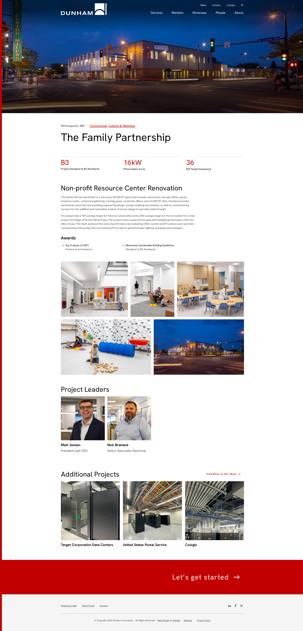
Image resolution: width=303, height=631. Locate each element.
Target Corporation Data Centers (87, 545)
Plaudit (176, 620)
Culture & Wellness (121, 126)
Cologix (191, 545)
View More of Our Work (221, 474)
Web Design (163, 620)
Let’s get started (200, 577)
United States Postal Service (145, 545)
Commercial (98, 126)
